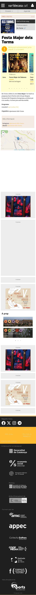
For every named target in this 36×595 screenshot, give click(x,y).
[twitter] (9, 424)
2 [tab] (12, 88)
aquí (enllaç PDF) (13, 107)
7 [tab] (24, 88)
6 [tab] (22, 88)
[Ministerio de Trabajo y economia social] (18, 501)
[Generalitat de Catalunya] (18, 453)
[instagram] (14, 424)
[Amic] (18, 516)
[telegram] (20, 424)
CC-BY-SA (32, 149)
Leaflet (15, 149)
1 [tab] (9, 88)
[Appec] (18, 527)
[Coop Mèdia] (18, 549)
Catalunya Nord (27, 15)
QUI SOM (9, 429)
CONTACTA (27, 429)
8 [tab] (27, 88)
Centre (27, 19)
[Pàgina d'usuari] (32, 6)
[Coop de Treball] (18, 475)
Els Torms (20, 28)
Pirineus (9, 23)
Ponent (9, 15)
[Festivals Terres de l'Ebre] (18, 560)
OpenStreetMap (21, 149)
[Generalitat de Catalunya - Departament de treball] (18, 488)
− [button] (3, 135)
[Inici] (18, 5)
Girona (9, 19)
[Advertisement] (18, 170)
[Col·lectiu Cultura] (18, 538)
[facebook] (4, 424)
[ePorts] (18, 586)
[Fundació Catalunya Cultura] (18, 572)
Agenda (27, 11)
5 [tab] (19, 88)
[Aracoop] (18, 464)
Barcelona (27, 23)
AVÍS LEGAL (9, 434)
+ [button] (3, 132)
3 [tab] (14, 88)
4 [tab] (17, 88)
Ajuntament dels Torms (16, 123)
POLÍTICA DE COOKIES (9, 441)
